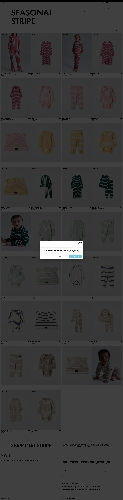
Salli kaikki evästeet (75, 256)
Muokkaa (60, 256)
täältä (79, 251)
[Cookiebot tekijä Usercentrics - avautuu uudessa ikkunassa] (78, 243)
